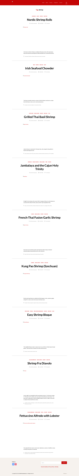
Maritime (29, 56)
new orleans (41, 205)
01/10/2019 (41, 269)
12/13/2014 (41, 419)
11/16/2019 (41, 221)
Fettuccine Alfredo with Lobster (39, 415)
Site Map (56, 466)
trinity (51, 205)
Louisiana (34, 205)
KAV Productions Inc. (23, 473)
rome (29, 453)
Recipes (51, 2)
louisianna (37, 205)
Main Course (36, 113)
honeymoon (38, 452)
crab (29, 452)
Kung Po (35, 302)
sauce (52, 402)
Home (43, 2)
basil (30, 153)
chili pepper (32, 402)
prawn (38, 56)
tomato (30, 403)
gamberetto (44, 402)
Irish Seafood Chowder (39, 68)
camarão (26, 402)
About (47, 2)
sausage (46, 205)
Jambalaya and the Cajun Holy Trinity (39, 167)
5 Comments (48, 120)
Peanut (37, 302)
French (29, 254)
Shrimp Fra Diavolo (39, 363)
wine (42, 254)
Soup (45, 64)
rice (43, 205)
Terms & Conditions (44, 466)
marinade (40, 153)
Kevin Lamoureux (34, 23)
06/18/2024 (41, 23)
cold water (26, 56)
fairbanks (34, 452)
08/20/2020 (41, 120)
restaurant (26, 453)
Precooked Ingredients (38, 311)
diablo (39, 402)
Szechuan (45, 302)
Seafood (41, 64)
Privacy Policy (51, 466)
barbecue (28, 153)
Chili (32, 153)
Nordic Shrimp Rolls (39, 19)
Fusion (32, 254)
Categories (56, 2)
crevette (28, 351)
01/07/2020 (41, 172)
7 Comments (48, 172)
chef (28, 452)
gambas (41, 402)
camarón (29, 402)
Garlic (34, 153)
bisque (26, 351)
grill (36, 153)
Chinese (32, 262)
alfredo (26, 452)
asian (25, 153)
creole (28, 205)
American (30, 161)
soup (36, 351)
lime (37, 153)
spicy (48, 153)
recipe (40, 56)
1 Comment (48, 23)
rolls (42, 56)
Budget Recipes (36, 161)
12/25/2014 (41, 318)
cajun (25, 205)
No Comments (48, 221)
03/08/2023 (41, 71)
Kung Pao (31, 302)
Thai (49, 113)
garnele (48, 402)
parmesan (46, 452)
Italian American (32, 359)
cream (32, 452)
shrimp (44, 56)
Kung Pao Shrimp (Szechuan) (39, 266)
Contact (60, 2)
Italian (41, 452)
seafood (43, 153)
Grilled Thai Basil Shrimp (39, 117)
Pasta (42, 412)
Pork (46, 161)
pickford (51, 452)
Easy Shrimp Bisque (39, 314)
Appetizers (31, 113)
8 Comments (48, 71)
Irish (34, 64)
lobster (43, 452)
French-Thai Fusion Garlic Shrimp (39, 217)
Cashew (26, 302)
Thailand (52, 153)
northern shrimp (34, 56)
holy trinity (30, 205)
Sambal (36, 254)
